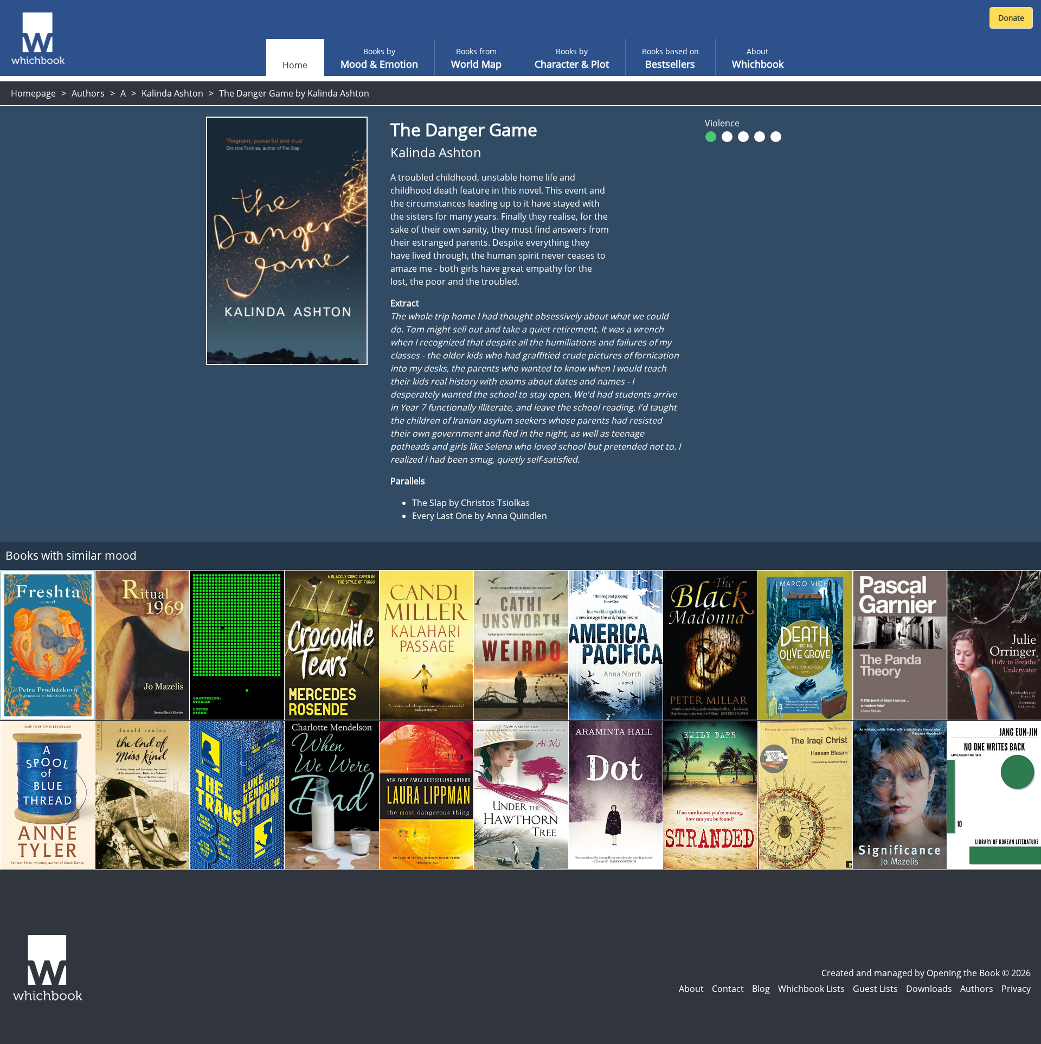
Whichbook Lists (811, 989)
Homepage (33, 93)
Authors (88, 93)
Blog (761, 989)
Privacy (1016, 989)
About (691, 989)
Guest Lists (875, 989)
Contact (728, 989)
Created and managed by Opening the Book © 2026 (926, 973)
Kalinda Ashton (172, 93)
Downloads (929, 989)
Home (294, 65)
